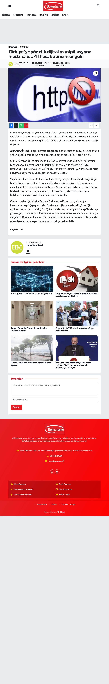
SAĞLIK (55, 15)
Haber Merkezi (34, 245)
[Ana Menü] (9, 6)
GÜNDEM (31, 15)
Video (54, 504)
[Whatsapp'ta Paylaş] (21, 125)
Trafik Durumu (65, 484)
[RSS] (57, 471)
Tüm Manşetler (65, 489)
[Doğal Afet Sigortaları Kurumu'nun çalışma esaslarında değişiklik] (77, 279)
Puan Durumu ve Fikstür (24, 489)
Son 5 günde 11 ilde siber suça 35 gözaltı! (31, 293)
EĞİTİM (6, 15)
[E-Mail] (28, 251)
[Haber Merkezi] (17, 247)
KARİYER (43, 15)
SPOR (65, 15)
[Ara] (98, 6)
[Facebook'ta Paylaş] (11, 125)
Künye (72, 504)
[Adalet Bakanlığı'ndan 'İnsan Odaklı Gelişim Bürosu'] (32, 313)
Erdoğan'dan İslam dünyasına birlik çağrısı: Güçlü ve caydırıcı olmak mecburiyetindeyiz (73, 365)
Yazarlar (64, 504)
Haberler (12, 47)
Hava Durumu (20, 484)
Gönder (16, 407)
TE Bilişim (61, 512)
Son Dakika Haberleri (22, 495)
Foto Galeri (42, 504)
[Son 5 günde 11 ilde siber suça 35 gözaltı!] (32, 279)
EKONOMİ (18, 15)
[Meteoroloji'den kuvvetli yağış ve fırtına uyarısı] (32, 348)
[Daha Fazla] (26, 125)
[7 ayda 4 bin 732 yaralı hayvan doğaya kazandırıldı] (77, 313)
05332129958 (56, 456)
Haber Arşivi (64, 495)
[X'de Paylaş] (16, 125)
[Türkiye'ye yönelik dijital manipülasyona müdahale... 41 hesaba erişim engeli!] (54, 95)
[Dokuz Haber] (53, 6)
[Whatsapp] (52, 471)
